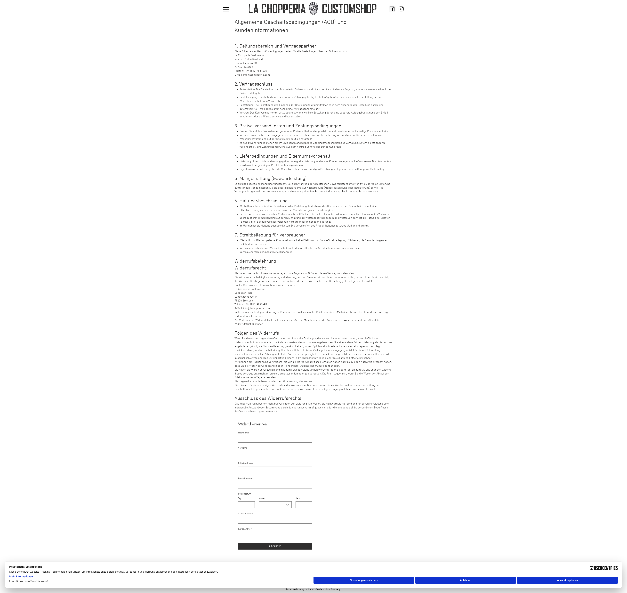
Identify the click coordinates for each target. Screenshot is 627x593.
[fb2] (392, 9)
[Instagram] (401, 9)
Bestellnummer (245, 478)
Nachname (243, 432)
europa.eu (260, 244)
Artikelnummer (245, 513)
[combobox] (275, 504)
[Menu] (226, 9)
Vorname (242, 448)
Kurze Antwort (245, 529)
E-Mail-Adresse (245, 463)
